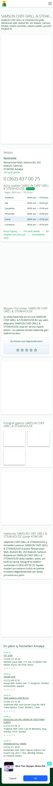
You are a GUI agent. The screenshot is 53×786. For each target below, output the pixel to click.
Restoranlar (10, 158)
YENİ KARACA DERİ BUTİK (16, 698)
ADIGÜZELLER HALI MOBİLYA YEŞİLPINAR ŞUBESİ (24, 721)
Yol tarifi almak (12, 172)
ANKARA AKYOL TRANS (15, 743)
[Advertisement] (26, 61)
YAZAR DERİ (9, 676)
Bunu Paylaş (11, 231)
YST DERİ (8, 655)
